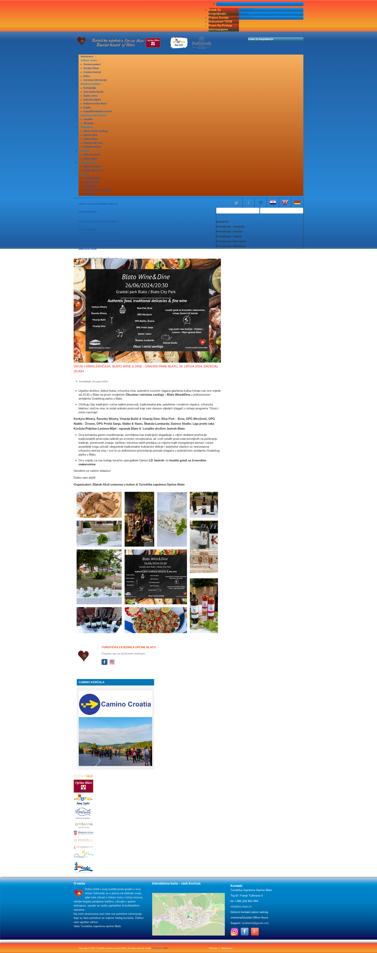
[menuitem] (87, 56)
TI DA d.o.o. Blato (160, 948)
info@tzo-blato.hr (241, 906)
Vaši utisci (213, 948)
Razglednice (226, 948)
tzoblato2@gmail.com (255, 923)
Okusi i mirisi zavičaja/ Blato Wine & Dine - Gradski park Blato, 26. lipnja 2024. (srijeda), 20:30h (146, 369)
